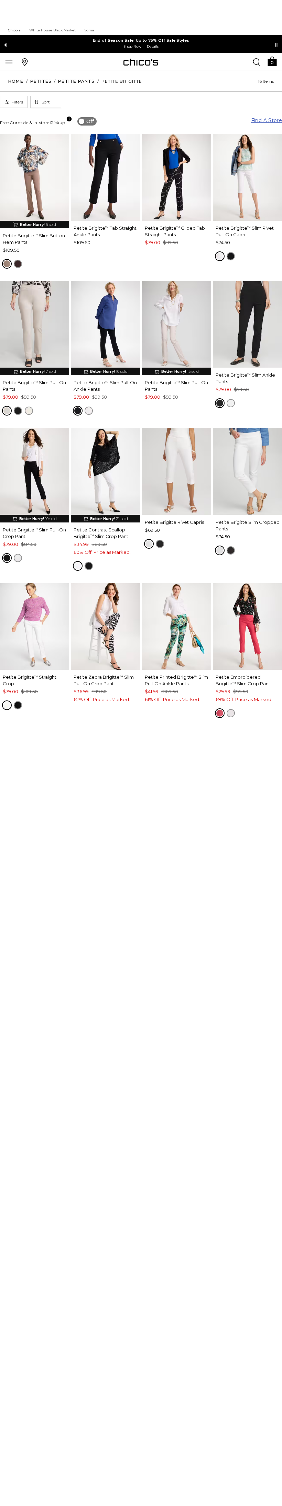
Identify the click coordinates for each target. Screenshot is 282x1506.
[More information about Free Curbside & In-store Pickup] (69, 119)
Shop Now (132, 46)
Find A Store (266, 120)
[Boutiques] (25, 62)
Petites (40, 81)
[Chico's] (140, 62)
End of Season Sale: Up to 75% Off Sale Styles (141, 40)
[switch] (87, 121)
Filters (17, 101)
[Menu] (9, 61)
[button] (272, 61)
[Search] (256, 62)
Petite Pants (76, 81)
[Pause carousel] (276, 45)
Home (15, 81)
